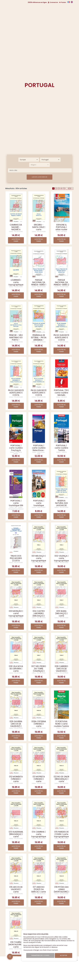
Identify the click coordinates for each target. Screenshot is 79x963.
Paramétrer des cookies (40, 955)
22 (69, 188)
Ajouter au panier (16, 240)
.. (66, 188)
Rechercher (57, 29)
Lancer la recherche (39, 177)
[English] (72, 3)
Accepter (63, 955)
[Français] (69, 3)
